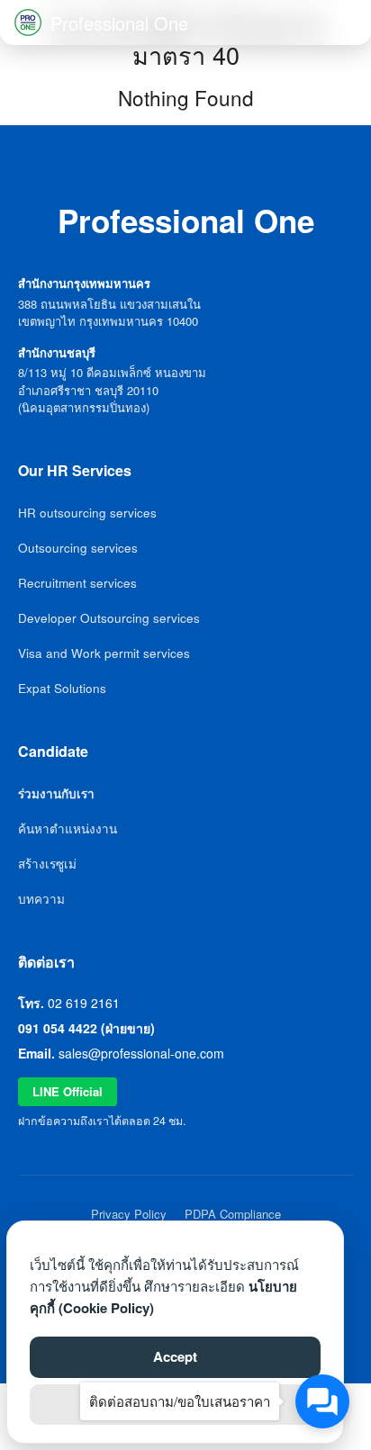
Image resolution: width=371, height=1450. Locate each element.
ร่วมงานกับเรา (56, 793)
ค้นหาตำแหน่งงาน (67, 828)
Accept (175, 1356)
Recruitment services (77, 582)
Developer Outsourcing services (109, 617)
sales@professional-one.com (141, 1053)
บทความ (41, 898)
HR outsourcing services (87, 512)
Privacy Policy (129, 1213)
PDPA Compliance (233, 1213)
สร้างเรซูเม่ (47, 863)
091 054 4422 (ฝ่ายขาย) (86, 1028)
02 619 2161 (84, 1003)
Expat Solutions (62, 688)
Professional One (119, 23)
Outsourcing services (78, 547)
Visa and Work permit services (104, 653)
